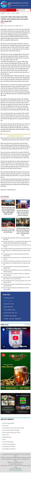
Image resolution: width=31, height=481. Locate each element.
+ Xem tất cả (27, 324)
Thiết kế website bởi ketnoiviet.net (15, 470)
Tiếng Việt (22, 10)
